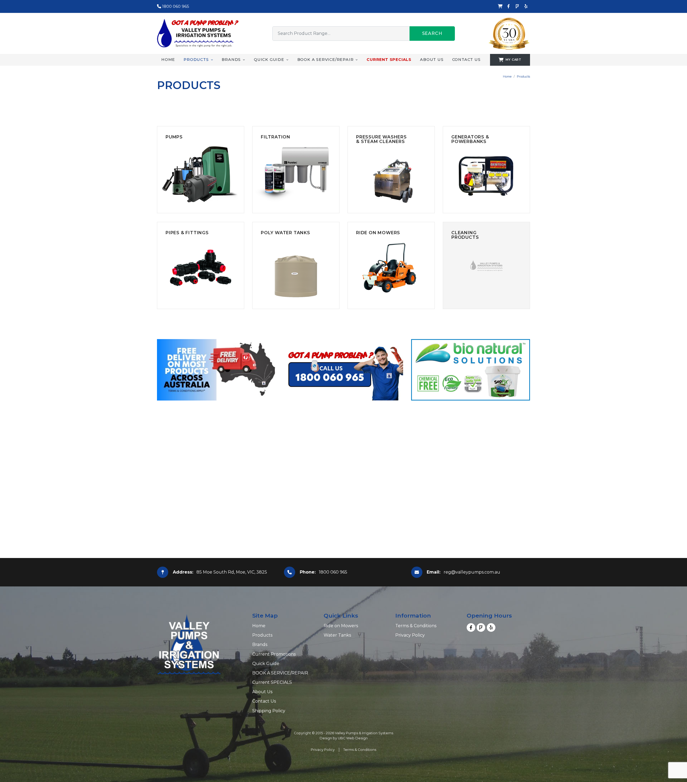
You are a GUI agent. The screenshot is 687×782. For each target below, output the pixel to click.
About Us (262, 691)
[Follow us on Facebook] (508, 6)
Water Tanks (337, 635)
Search (432, 33)
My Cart (513, 59)
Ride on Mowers (341, 625)
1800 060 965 (175, 6)
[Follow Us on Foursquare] (517, 6)
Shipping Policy (268, 710)
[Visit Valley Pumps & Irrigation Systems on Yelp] (525, 6)
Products (523, 76)
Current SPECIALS (272, 682)
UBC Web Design (353, 738)
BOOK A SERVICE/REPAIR (280, 672)
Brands (259, 644)
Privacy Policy (410, 635)
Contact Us (264, 701)
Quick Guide (265, 663)
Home (507, 76)
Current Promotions (274, 654)
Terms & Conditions (415, 625)
